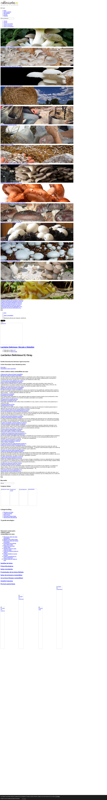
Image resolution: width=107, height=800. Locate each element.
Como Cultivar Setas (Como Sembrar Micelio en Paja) (14, 163)
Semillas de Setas (7, 563)
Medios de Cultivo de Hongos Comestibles (12, 86)
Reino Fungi (14, 351)
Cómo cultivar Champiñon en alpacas (10, 261)
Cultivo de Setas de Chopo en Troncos (11, 305)
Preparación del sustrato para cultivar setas (9, 544)
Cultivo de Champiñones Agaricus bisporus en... (13, 241)
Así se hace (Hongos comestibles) (12, 578)
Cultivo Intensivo (7, 25)
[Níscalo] (11, 344)
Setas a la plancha (7, 569)
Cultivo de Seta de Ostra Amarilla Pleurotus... (12, 300)
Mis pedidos (6, 13)
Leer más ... (4, 367)
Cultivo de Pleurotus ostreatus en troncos (11, 302)
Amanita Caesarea (7, 581)
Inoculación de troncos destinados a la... (11, 307)
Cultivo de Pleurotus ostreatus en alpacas (11, 183)
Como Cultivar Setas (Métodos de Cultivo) (11, 66)
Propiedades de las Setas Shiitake (12, 572)
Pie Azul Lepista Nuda (8, 584)
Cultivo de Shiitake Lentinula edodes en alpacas (13, 202)
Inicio (4, 10)
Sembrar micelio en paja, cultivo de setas (9, 549)
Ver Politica (57, 796)
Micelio (5, 22)
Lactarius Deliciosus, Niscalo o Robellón (17, 347)
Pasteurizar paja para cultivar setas (9, 546)
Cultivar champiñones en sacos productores (9, 557)
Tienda (5, 21)
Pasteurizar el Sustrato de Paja (9, 125)
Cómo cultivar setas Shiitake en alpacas (11, 222)
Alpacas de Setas (8, 23)
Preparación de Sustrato (7, 105)
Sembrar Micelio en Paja (7, 144)
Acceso (5, 14)
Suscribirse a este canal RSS (8, 368)
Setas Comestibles (8, 26)
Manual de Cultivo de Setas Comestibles (11, 47)
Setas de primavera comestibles (11, 575)
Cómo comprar (7, 11)
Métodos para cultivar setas (10, 539)
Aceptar (24, 798)
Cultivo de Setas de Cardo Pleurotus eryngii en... (13, 280)
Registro (5, 15)
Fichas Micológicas (7, 566)
